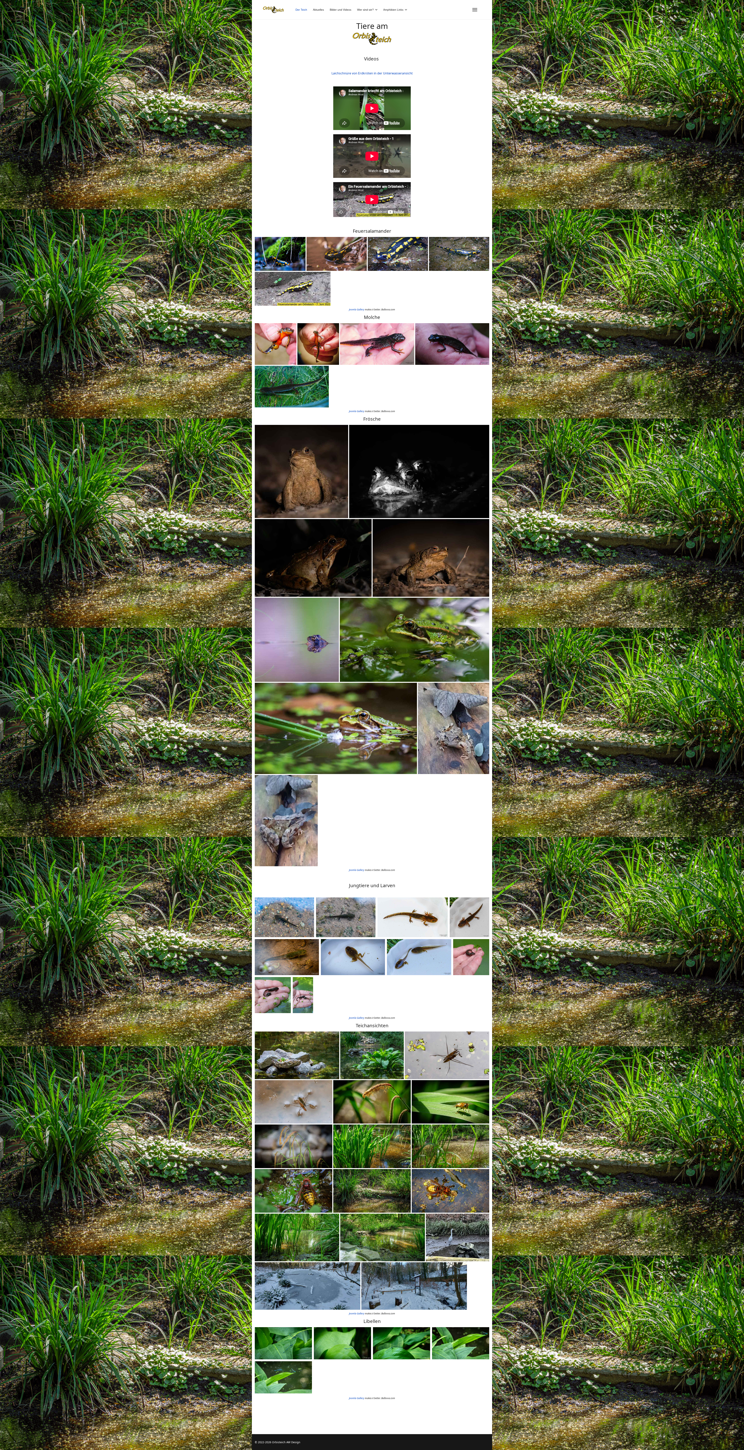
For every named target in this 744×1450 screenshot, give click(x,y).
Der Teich (301, 9)
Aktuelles (318, 9)
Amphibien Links (393, 9)
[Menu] (474, 9)
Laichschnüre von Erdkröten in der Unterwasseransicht (372, 73)
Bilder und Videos (340, 9)
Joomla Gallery (356, 309)
